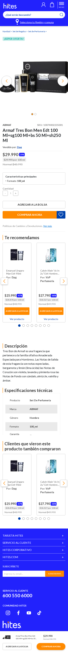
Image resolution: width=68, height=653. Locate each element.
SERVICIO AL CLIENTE (17, 542)
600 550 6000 (17, 595)
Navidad (7, 31)
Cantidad (8, 188)
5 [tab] (36, 325)
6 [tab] (40, 325)
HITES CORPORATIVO (17, 549)
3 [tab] (28, 325)
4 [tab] (32, 325)
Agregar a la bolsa (32, 204)
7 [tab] (44, 325)
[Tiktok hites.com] (39, 613)
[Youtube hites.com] (29, 613)
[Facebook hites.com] (18, 613)
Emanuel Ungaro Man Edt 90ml (15, 272)
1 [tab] (19, 325)
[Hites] (10, 6)
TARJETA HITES (13, 535)
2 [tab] (23, 325)
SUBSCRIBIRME (54, 574)
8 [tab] (48, 325)
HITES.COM (10, 557)
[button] (43, 5)
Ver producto (17, 318)
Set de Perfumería (37, 31)
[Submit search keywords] (64, 14)
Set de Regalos (19, 31)
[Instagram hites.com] (8, 613)
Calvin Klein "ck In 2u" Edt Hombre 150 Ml (49, 272)
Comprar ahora (29, 214)
